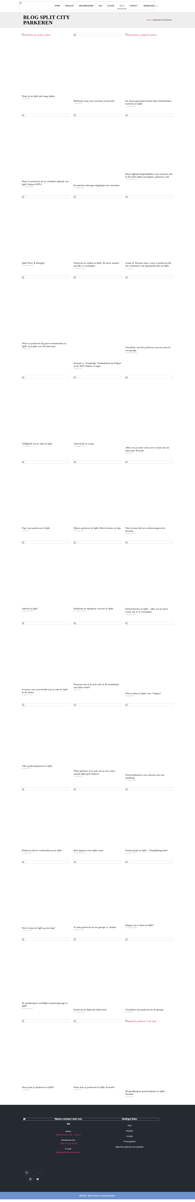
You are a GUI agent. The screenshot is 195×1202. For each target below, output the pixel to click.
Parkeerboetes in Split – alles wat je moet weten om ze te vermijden (146, 610)
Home (57, 6)
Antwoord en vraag (84, 443)
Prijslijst (69, 6)
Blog (122, 6)
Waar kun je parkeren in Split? (38, 1087)
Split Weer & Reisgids (33, 263)
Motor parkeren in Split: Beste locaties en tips (97, 528)
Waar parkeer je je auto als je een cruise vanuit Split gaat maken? (94, 772)
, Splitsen (68, 1135)
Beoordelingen (86, 6)
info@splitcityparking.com (68, 1152)
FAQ (100, 6)
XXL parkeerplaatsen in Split (37, 766)
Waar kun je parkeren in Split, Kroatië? (94, 1087)
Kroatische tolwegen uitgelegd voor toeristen (96, 185)
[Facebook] (41, 1172)
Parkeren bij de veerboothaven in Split (42, 850)
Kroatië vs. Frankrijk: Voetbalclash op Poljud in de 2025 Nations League (97, 364)
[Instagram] (30, 1179)
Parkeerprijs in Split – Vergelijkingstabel (146, 850)
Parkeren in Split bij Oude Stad (90, 1009)
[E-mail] (34, 1172)
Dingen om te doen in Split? (139, 925)
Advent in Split (29, 608)
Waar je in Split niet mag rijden (38, 96)
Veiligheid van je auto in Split (37, 443)
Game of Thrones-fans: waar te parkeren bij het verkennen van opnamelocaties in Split (148, 264)
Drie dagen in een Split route (88, 850)
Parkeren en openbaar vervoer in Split (93, 608)
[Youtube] (37, 1179)
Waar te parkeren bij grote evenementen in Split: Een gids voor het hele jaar (44, 345)
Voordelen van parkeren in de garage (144, 1009)
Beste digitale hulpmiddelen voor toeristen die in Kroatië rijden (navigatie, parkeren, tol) (148, 175)
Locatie (110, 6)
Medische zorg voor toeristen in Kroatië (94, 101)
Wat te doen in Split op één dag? (38, 928)
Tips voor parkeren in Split (36, 528)
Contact (133, 6)
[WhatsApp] (26, 1172)
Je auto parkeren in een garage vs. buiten (95, 927)
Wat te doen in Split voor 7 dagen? (143, 693)
